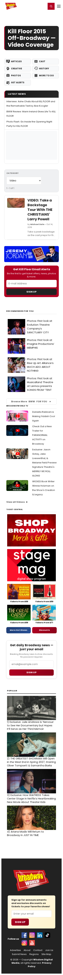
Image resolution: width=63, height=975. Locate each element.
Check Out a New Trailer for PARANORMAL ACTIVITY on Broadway (42, 435)
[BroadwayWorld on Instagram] (32, 935)
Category (12, 173)
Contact (37, 950)
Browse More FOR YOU (29, 401)
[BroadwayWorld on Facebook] (24, 935)
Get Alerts (17, 82)
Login (42, 6)
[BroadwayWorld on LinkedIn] (40, 935)
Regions (34, 954)
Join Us (49, 950)
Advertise (15, 950)
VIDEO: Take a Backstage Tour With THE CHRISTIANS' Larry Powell (39, 210)
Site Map (46, 954)
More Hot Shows (18, 630)
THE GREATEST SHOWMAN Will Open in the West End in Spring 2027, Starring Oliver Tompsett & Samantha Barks (31, 762)
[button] (51, 6)
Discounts (44, 630)
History (44, 68)
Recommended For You (20, 311)
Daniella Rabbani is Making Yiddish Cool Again (43, 416)
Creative (16, 68)
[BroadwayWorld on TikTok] (47, 935)
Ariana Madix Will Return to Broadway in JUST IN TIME (25, 833)
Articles (16, 61)
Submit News (19, 954)
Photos (16, 75)
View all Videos (15, 502)
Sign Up (31, 291)
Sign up (31, 672)
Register (32, 6)
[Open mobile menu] (58, 6)
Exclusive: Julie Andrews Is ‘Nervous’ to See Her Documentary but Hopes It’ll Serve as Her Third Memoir (30, 725)
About (27, 950)
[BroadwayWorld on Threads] (24, 943)
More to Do (46, 75)
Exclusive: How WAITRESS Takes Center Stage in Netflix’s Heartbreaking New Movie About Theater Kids (31, 798)
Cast (42, 61)
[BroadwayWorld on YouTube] (32, 943)
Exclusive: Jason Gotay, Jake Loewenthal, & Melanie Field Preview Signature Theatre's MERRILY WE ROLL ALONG (44, 462)
